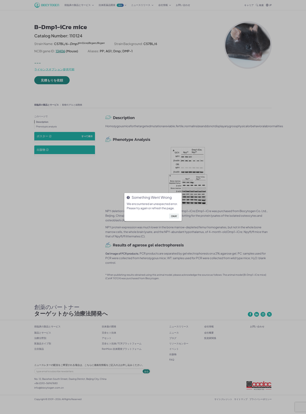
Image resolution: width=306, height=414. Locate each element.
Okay (174, 216)
